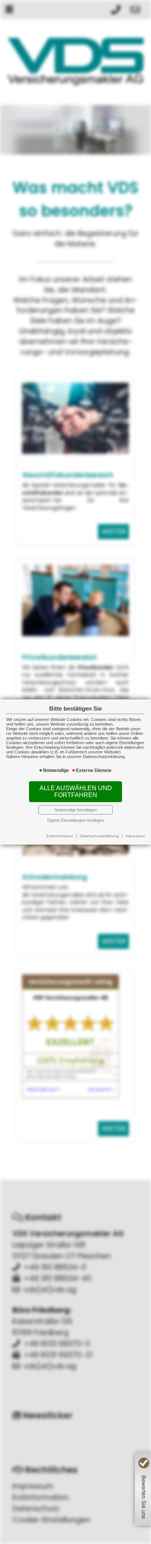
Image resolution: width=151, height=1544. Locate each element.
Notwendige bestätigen (75, 810)
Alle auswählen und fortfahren (75, 791)
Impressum (135, 836)
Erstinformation (59, 836)
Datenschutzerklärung (99, 836)
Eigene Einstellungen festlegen (75, 820)
